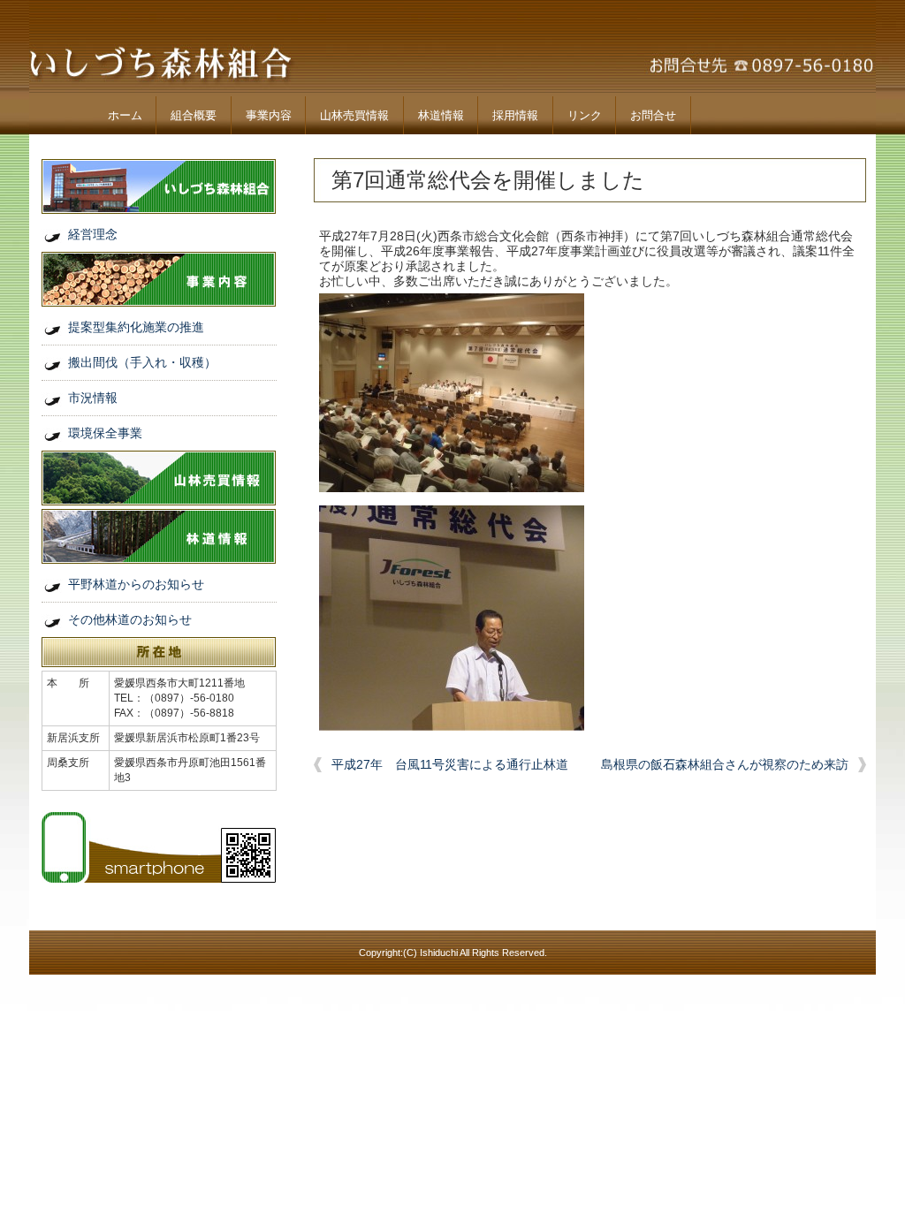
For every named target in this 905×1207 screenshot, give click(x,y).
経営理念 (93, 234)
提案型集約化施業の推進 (136, 327)
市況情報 (93, 398)
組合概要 (194, 115)
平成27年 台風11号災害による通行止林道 (449, 764)
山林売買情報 (354, 115)
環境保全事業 (105, 433)
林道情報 (441, 115)
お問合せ (653, 115)
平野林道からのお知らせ (136, 584)
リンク (584, 115)
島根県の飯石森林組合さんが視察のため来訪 (724, 764)
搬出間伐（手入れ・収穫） (142, 362)
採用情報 (515, 115)
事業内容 (269, 115)
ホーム (125, 115)
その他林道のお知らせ (130, 619)
